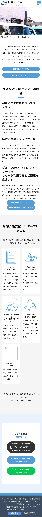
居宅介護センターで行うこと (21, 75)
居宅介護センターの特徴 (21, 69)
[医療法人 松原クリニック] (13, 3)
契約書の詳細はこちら (19, 202)
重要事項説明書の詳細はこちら (19, 207)
